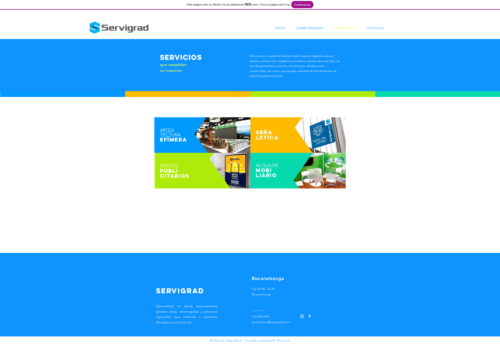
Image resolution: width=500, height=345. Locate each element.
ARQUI (167, 130)
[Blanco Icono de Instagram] (302, 316)
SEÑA (264, 132)
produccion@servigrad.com (271, 322)
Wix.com (283, 340)
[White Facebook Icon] (309, 316)
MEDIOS (169, 165)
